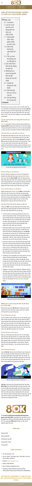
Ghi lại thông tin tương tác (11, 99)
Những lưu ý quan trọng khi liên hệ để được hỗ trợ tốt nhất (11, 76)
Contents (10, 22)
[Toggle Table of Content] (15, 19)
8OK (2, 415)
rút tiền (10, 137)
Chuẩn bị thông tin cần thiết (11, 85)
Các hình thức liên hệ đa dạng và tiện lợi (11, 66)
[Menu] (2, 2)
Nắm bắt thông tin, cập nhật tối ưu (11, 50)
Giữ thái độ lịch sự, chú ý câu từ (11, 92)
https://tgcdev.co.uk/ (12, 461)
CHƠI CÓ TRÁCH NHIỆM (24, 478)
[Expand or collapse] (18, 19)
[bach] (16, 2)
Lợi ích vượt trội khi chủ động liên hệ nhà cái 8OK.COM (10, 29)
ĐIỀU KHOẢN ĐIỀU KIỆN (10, 478)
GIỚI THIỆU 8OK (5, 476)
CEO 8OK (16, 480)
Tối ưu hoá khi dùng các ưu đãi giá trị (11, 58)
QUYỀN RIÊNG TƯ (15, 476)
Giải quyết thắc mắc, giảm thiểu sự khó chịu (11, 40)
